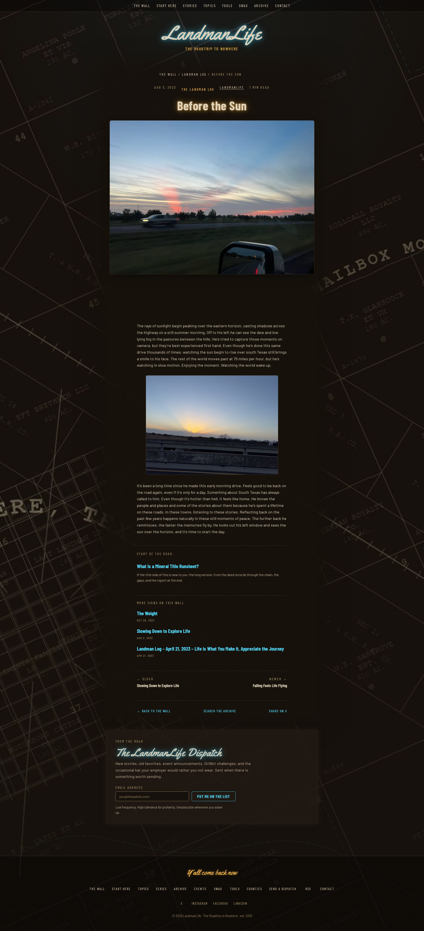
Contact (282, 5)
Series (161, 889)
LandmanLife (232, 87)
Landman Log (194, 74)
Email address (129, 787)
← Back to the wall (154, 711)
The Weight (147, 613)
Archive (261, 5)
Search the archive (220, 711)
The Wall (142, 5)
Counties (254, 889)
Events (200, 889)
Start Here (167, 5)
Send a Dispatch (282, 889)
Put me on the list (213, 796)
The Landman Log (198, 89)
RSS (308, 889)
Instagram (200, 903)
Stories (190, 5)
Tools (227, 5)
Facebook (220, 903)
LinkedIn (240, 903)
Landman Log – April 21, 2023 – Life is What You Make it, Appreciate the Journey (210, 649)
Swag (243, 5)
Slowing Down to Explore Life (163, 631)
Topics (209, 5)
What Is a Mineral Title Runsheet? (168, 566)
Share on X (278, 711)
